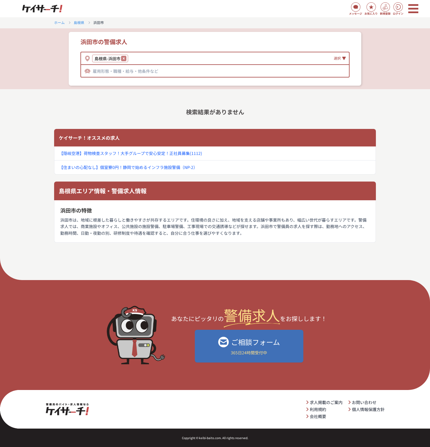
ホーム (59, 22)
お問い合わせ (364, 402)
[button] (123, 58)
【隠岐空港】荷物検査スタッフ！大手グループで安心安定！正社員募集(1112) (130, 153)
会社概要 (318, 416)
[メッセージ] (355, 7)
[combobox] (130, 58)
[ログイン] (398, 7)
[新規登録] (385, 7)
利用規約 (318, 409)
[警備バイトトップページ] (42, 9)
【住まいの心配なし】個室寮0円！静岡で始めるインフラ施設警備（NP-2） (128, 167)
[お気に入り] (371, 7)
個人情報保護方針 (368, 409)
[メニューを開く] (413, 9)
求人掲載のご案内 (326, 402)
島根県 (79, 22)
